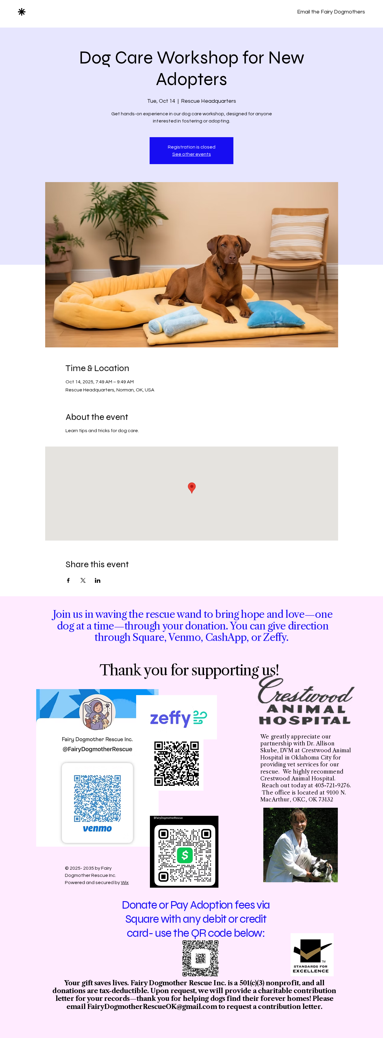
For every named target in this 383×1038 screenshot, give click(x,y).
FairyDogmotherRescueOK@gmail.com (152, 1007)
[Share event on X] (83, 580)
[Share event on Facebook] (68, 580)
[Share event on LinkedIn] (98, 580)
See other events (191, 154)
